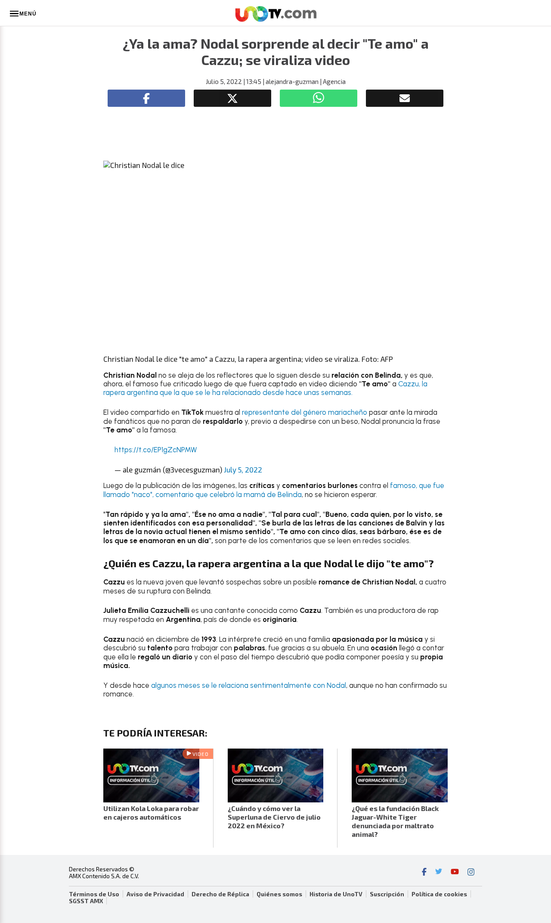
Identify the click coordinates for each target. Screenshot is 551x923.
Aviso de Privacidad (155, 894)
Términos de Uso (94, 894)
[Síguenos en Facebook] (424, 873)
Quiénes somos (279, 894)
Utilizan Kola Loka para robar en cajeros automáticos (151, 812)
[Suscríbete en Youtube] (454, 873)
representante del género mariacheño (305, 412)
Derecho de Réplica (220, 894)
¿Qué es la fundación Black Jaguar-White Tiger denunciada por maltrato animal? (395, 821)
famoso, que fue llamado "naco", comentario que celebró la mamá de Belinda (273, 489)
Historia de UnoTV (336, 894)
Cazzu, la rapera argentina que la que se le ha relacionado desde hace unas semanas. (265, 388)
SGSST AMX (86, 901)
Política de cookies (439, 894)
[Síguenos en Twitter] (438, 873)
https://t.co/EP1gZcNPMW (156, 449)
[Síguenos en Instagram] (471, 873)
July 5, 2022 (243, 469)
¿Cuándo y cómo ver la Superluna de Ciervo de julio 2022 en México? (274, 817)
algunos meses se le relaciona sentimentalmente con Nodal (248, 685)
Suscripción (387, 894)
